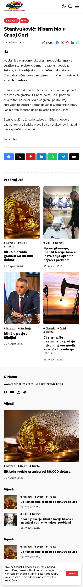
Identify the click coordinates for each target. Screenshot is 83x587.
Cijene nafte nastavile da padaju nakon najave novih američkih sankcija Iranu (59, 345)
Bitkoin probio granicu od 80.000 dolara (18, 256)
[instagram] (18, 392)
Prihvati (72, 573)
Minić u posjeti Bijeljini (16, 335)
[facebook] (5, 392)
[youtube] (12, 392)
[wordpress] (24, 392)
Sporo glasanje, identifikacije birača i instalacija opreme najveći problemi (60, 254)
